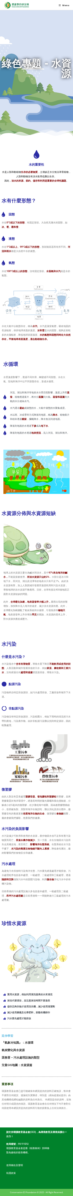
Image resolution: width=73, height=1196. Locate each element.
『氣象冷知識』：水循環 (17, 1042)
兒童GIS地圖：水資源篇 (17, 1065)
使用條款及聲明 (14, 1165)
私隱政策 (11, 1173)
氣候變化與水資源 (13, 1050)
